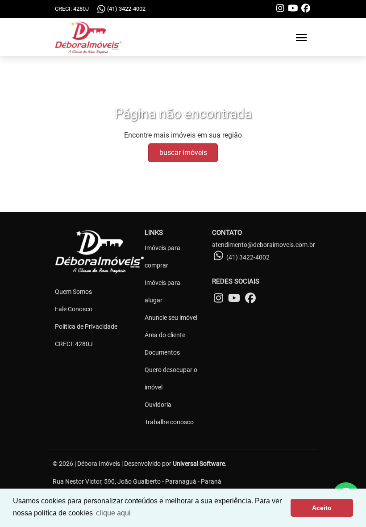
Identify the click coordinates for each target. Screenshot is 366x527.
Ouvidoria (158, 404)
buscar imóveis (183, 152)
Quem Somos (73, 291)
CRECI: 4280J (74, 343)
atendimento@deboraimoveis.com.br (263, 244)
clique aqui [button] (113, 513)
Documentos (162, 352)
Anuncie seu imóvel (171, 317)
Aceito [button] (322, 507)
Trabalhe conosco (169, 422)
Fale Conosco (73, 309)
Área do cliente (165, 335)
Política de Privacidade (86, 326)
